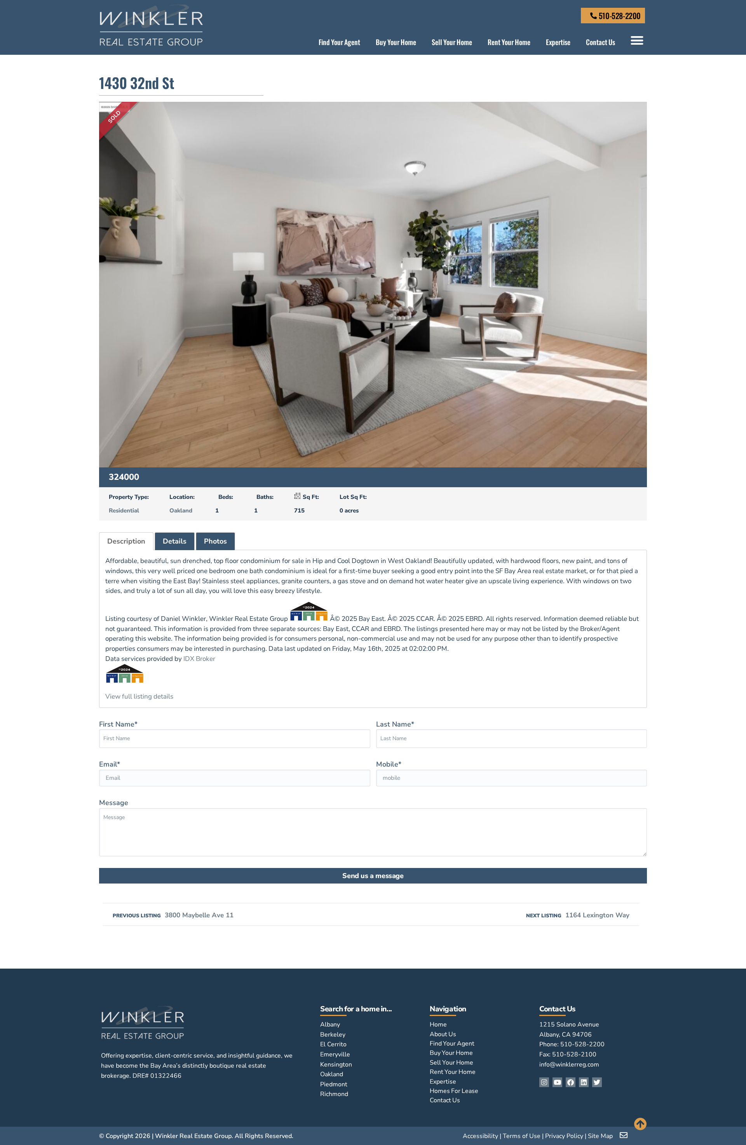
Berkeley (332, 1034)
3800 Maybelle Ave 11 (173, 915)
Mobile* (388, 764)
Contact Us (600, 42)
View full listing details (139, 696)
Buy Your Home (396, 42)
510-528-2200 (620, 15)
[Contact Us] (593, 15)
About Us (443, 1034)
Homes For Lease (454, 1091)
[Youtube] (557, 1082)
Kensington (336, 1064)
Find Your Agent (339, 42)
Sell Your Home (452, 42)
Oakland (180, 510)
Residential (124, 510)
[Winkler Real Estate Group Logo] (151, 25)
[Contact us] (624, 1135)
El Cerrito (333, 1044)
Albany (330, 1024)
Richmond (334, 1094)
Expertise (558, 42)
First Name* (118, 724)
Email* (109, 764)
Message (113, 802)
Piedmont (333, 1084)
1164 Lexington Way (577, 915)
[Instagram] (544, 1082)
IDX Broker (199, 658)
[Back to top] (640, 1123)
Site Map (600, 1136)
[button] (637, 40)
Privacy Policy (564, 1136)
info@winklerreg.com (569, 1064)
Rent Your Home (509, 42)
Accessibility (480, 1136)
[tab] (126, 541)
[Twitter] (597, 1082)
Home (438, 1024)
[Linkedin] (584, 1082)
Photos (215, 541)
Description (126, 541)
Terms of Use (521, 1136)
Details (174, 541)
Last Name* (395, 724)
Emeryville (335, 1054)
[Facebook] (570, 1082)
